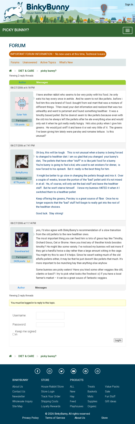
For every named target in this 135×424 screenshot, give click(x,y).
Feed (73, 401)
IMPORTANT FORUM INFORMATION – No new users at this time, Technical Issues (57, 54)
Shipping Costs (49, 401)
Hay (72, 396)
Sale (107, 391)
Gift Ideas (110, 401)
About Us (17, 386)
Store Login (47, 391)
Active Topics (48, 62)
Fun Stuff (110, 396)
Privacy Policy (30, 417)
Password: (19, 324)
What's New (66, 62)
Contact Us (18, 391)
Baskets (92, 391)
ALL (72, 386)
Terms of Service (55, 417)
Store (104, 417)
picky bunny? (15, 30)
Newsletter (18, 396)
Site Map (17, 406)
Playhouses (76, 406)
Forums (15, 62)
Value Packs (112, 386)
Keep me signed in (25, 333)
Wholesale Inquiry (22, 401)
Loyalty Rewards (50, 406)
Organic (92, 406)
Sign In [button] (129, 4)
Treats (91, 386)
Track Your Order (50, 396)
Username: (19, 315)
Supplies (92, 401)
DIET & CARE (26, 70)
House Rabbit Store (52, 386)
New (72, 391)
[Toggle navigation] (127, 30)
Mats (90, 396)
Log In (118, 340)
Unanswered (30, 62)
